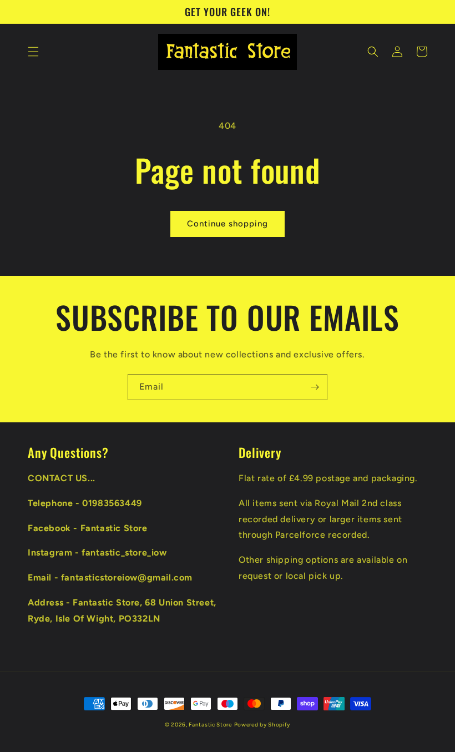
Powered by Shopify (262, 724)
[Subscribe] (314, 387)
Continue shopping (227, 224)
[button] (33, 51)
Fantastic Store (210, 724)
